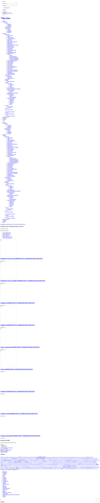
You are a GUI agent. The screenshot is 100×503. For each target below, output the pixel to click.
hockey (23, 464)
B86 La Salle (9, 40)
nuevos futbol (52, 465)
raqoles (41, 467)
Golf (6, 110)
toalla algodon (36, 468)
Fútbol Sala (12, 102)
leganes (65, 464)
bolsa (73, 458)
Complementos (8, 28)
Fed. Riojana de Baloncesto (12, 71)
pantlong (1, 467)
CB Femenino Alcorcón (11, 50)
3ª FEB (11, 55)
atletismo (29, 457)
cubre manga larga (30, 461)
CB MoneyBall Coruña (11, 52)
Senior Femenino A (13, 56)
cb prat (69, 460)
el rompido (64, 461)
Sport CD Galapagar (11, 74)
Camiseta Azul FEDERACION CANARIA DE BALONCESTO (19, 413)
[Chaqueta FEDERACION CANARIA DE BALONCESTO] (8, 388)
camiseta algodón (92, 458)
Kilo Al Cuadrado (10, 113)
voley (64, 468)
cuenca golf (39, 461)
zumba (96, 468)
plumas (15, 467)
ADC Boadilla (10, 35)
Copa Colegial (10, 67)
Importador (5, 486)
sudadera (17, 468)
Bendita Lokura (10, 45)
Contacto (4, 119)
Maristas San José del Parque (12, 92)
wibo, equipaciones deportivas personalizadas (11, 494)
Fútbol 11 (11, 101)
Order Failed (5, 489)
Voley (11, 104)
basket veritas (52, 458)
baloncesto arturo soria (56, 457)
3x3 (4, 457)
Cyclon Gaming (10, 106)
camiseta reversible (33, 460)
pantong (4, 467)
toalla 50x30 (28, 468)
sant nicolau (78, 467)
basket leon (47, 458)
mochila (34, 465)
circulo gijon (5, 461)
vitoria (62, 468)
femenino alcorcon (29, 462)
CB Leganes (9, 51)
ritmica (53, 467)
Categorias (5, 477)
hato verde (17, 464)
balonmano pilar (19, 458)
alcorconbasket (11, 457)
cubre (26, 461)
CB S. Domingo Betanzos (12, 60)
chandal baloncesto (90, 460)
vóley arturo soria (72, 468)
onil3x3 (55, 465)
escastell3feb (89, 461)
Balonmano (7, 79)
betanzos (69, 458)
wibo (87, 468)
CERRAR (2, 501)
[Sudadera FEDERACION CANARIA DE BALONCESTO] (8, 300)
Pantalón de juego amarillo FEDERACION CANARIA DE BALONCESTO (22, 280)
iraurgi (38, 464)
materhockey (15, 465)
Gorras (8, 29)
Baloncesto (7, 34)
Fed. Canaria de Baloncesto (12, 69)
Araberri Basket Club (11, 38)
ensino (67, 461)
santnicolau (74, 467)
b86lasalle (36, 457)
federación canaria (22, 462)
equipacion (74, 461)
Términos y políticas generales (6, 449)
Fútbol (11, 85)
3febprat (1, 457)
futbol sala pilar (75, 462)
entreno (70, 461)
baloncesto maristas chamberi (65, 457)
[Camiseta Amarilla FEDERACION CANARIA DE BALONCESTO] (8, 433)
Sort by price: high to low (7, 237)
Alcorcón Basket (10, 37)
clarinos (13, 461)
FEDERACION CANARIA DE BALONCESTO (16, 224)
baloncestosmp (10, 458)
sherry (96, 467)
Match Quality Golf (11, 111)
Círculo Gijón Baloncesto (12, 66)
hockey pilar (26, 464)
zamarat (89, 468)
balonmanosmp (25, 458)
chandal (85, 460)
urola (50, 468)
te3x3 (26, 468)
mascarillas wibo (91, 464)
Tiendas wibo (5, 493)
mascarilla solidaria (85, 464)
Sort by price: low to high (7, 236)
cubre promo (35, 461)
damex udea (49, 461)
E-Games (7, 105)
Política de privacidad (4, 450)
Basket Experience (10, 81)
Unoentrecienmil (6, 116)
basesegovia (34, 458)
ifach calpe (35, 464)
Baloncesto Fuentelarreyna (12, 41)
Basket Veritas (10, 43)
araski (23, 457)
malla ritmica (75, 464)
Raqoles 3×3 (9, 77)
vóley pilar (76, 468)
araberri (20, 457)
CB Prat (8, 54)
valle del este (58, 468)
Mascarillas (9, 31)
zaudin (92, 468)
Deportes (4, 33)
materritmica (19, 465)
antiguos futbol (16, 457)
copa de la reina (23, 461)
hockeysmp (31, 464)
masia (94, 464)
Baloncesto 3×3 (8, 75)
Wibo (4, 120)
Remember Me (7, 7)
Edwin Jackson (8, 27)
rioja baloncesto (49, 467)
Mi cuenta (4, 487)
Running (6, 112)
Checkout (4, 478)
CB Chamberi (9, 48)
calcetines (83, 458)
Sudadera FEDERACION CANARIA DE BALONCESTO (17, 303)
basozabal (60, 458)
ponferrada (31, 467)
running (55, 467)
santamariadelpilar (67, 467)
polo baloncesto (21, 467)
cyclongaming (45, 461)
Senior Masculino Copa (14, 57)
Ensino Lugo (9, 68)
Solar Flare (9, 107)
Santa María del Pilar (11, 98)
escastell (86, 461)
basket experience (40, 458)
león (67, 464)
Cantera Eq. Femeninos (14, 58)
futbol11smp (54, 462)
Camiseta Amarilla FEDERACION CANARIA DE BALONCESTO (20, 435)
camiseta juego (22, 460)
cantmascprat (55, 460)
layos (63, 464)
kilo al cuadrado (46, 464)
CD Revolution (10, 62)
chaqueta (95, 460)
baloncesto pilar (73, 457)
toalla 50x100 (32, 468)
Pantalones (9, 26)
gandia (7, 464)
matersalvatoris (24, 465)
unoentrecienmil (45, 468)
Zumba (6, 114)
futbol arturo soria (60, 462)
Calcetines (9, 30)
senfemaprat (87, 467)
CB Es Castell (10, 49)
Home (4, 20)
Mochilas (9, 32)
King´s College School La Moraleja (13, 88)
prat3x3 (35, 467)
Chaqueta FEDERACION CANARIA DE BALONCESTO (17, 391)
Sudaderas (9, 25)
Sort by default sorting (7, 232)
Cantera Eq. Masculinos (14, 59)
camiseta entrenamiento (15, 460)
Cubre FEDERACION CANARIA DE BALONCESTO (16, 369)
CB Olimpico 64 (10, 53)
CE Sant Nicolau (10, 65)
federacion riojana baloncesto (13, 462)
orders (4, 490)
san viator (82, 467)
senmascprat (92, 467)
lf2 (69, 464)
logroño (71, 464)
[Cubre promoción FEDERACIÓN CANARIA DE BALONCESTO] (8, 344)
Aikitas (8, 36)
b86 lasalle (32, 457)
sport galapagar (12, 468)
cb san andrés (74, 460)
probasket (37, 467)
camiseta (87, 458)
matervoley (29, 465)
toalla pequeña (40, 468)
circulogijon (9, 461)
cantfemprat (50, 460)
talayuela (23, 468)
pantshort (7, 467)
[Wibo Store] (5, 18)
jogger (41, 464)
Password (4, 5)
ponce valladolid (26, 467)
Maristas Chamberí (10, 89)
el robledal (61, 461)
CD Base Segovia (10, 61)
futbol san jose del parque (87, 462)
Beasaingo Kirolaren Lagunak (12, 44)
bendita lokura (64, 458)
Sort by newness (6, 235)
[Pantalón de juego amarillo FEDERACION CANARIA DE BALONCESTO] (8, 278)
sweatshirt (20, 468)
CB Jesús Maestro (10, 87)
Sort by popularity (6, 233)
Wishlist (4, 495)
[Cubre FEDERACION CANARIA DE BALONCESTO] (8, 366)
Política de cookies (3, 451)
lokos (73, 464)
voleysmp (66, 468)
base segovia (30, 458)
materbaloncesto (9, 465)
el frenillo (58, 461)
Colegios (6, 82)
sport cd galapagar (5, 468)
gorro (15, 464)
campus (43, 460)
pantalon (65, 465)
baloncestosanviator (4, 458)
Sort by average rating (7, 234)
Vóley (11, 86)
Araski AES (9, 39)
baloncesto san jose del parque (80, 457)
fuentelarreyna (41, 462)
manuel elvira (80, 464)
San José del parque (60, 467)
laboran (58, 464)
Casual (4, 476)
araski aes (26, 457)
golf (9, 464)
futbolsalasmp (80, 462)
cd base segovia (80, 460)
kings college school (53, 464)
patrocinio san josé (11, 467)
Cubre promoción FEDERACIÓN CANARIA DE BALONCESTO (20, 347)
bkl (71, 458)
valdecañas (52, 468)
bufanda (80, 458)
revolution (44, 467)
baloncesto (42, 457)
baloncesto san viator (89, 457)
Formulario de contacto (8, 447)
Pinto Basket (9, 72)
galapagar (4, 464)
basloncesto (57, 458)
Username (4, 3)
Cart (3, 475)
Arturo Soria (9, 83)
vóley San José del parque (81, 468)
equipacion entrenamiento (80, 461)
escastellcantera (94, 461)
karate (43, 464)
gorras (13, 464)
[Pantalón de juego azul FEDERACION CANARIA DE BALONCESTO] (8, 256)
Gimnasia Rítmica (13, 97)
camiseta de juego (7, 460)
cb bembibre (65, 460)
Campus (6, 80)
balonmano (14, 458)
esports (2, 462)
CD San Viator (10, 63)
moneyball (41, 465)
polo (17, 467)
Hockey (11, 96)
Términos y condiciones (7, 492)
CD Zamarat (9, 64)
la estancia (60, 464)
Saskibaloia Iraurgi (10, 73)
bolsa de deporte (76, 458)
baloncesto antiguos (48, 457)
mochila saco (38, 465)
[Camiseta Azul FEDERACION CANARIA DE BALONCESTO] (8, 411)
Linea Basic (5, 21)
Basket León (9, 42)
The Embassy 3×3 (10, 78)
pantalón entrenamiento (90, 465)
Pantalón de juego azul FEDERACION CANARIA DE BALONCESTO (21, 258)
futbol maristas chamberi (68, 462)
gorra (11, 464)
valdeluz (55, 468)
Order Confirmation (6, 488)
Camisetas (9, 24)
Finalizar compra (6, 484)
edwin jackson (53, 461)
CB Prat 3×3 (9, 76)
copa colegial (17, 461)
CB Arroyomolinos (10, 47)
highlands (20, 464)
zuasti (94, 468)
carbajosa (60, 460)
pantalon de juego (71, 465)
